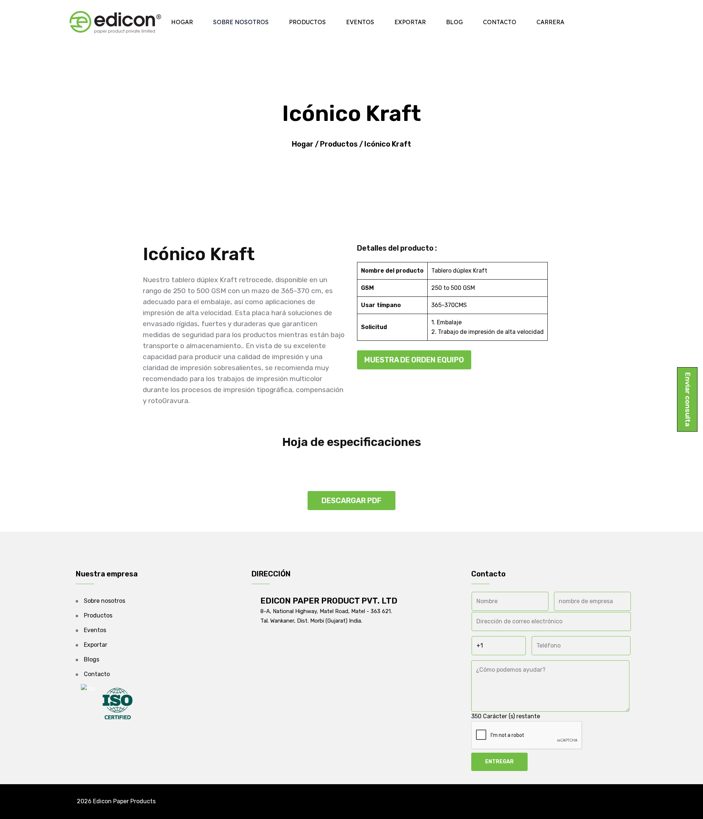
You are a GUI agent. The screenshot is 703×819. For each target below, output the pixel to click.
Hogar (182, 22)
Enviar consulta (688, 399)
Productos (307, 22)
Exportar (410, 22)
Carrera (550, 22)
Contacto (499, 22)
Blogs (91, 659)
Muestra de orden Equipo (414, 359)
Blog (454, 22)
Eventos (360, 22)
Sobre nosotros (241, 22)
